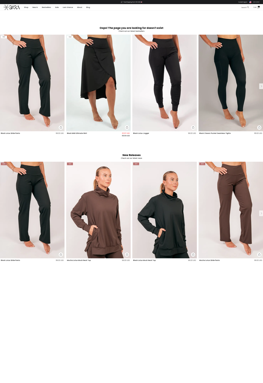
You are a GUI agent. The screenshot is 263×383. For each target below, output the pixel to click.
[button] (248, 2)
